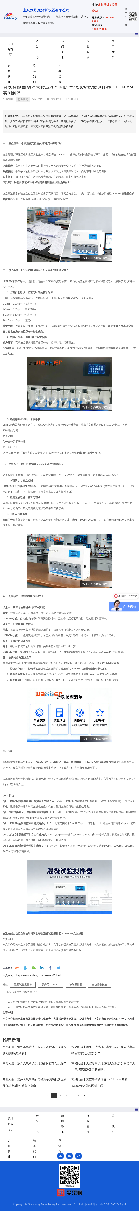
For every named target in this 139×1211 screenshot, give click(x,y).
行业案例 (88, 49)
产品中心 (37, 49)
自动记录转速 (99, 984)
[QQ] (60, 1156)
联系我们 (34, 73)
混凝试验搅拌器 (23, 984)
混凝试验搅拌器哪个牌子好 (22, 991)
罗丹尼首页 (10, 49)
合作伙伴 (9, 73)
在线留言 (59, 73)
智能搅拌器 (75, 984)
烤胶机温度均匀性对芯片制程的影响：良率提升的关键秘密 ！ (47, 1001)
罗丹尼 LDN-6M (51, 984)
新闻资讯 (62, 49)
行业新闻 (23, 99)
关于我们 (113, 49)
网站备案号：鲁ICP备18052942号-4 (105, 1204)
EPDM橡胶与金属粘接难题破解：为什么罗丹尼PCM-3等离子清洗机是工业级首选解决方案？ (65, 1007)
